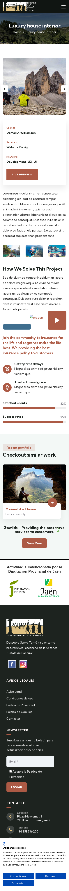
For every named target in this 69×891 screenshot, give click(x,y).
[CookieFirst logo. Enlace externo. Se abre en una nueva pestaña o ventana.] (4, 844)
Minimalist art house (21, 509)
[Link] (63, 8)
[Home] (19, 6)
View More (34, 543)
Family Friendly (16, 514)
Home (17, 32)
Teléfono (22, 827)
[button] (64, 88)
